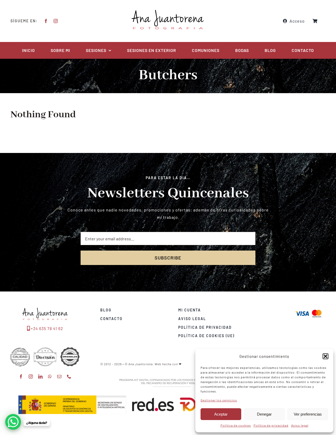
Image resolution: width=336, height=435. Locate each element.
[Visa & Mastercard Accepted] (308, 309)
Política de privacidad (271, 425)
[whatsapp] (50, 376)
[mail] (59, 376)
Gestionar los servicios (219, 400)
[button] (325, 356)
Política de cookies (235, 425)
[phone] (69, 376)
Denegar (264, 414)
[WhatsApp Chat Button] (13, 422)
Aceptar (221, 414)
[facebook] (46, 21)
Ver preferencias (308, 414)
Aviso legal (299, 425)
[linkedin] (40, 376)
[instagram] (56, 21)
